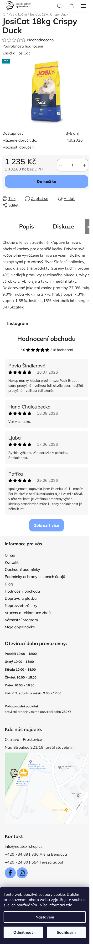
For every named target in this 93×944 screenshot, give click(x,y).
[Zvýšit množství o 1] (84, 165)
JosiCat (23, 53)
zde (69, 904)
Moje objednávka (20, 627)
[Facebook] (10, 872)
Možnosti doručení (18, 147)
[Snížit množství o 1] (60, 165)
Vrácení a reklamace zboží (28, 612)
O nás (10, 555)
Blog (9, 584)
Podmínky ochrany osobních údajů (35, 576)
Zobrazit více (46, 525)
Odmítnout (23, 932)
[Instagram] (22, 872)
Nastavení (45, 917)
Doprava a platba (21, 598)
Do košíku (46, 181)
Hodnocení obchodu (46, 339)
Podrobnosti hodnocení (22, 46)
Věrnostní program (21, 619)
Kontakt (12, 562)
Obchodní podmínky (22, 569)
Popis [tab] (26, 226)
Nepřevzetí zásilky (21, 605)
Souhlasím (66, 932)
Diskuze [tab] (63, 226)
